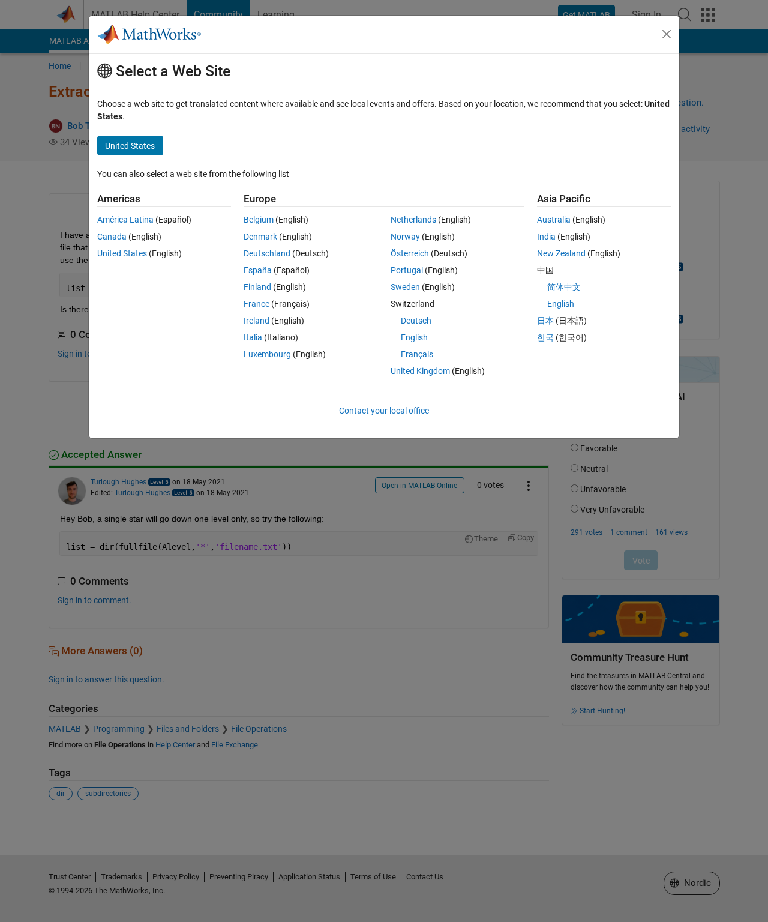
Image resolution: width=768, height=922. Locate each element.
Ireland (256, 320)
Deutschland (267, 253)
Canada (112, 236)
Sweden (405, 287)
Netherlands (413, 219)
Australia (554, 219)
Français (417, 354)
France (256, 304)
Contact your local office (384, 410)
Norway (405, 236)
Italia (253, 337)
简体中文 (564, 287)
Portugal (407, 270)
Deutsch (416, 320)
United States (122, 253)
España (258, 270)
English (414, 337)
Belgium (259, 219)
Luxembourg (267, 354)
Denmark (260, 236)
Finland (257, 287)
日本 (545, 320)
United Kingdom (420, 371)
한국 (545, 337)
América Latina (125, 219)
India (546, 236)
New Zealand (561, 253)
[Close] (666, 34)
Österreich (410, 253)
